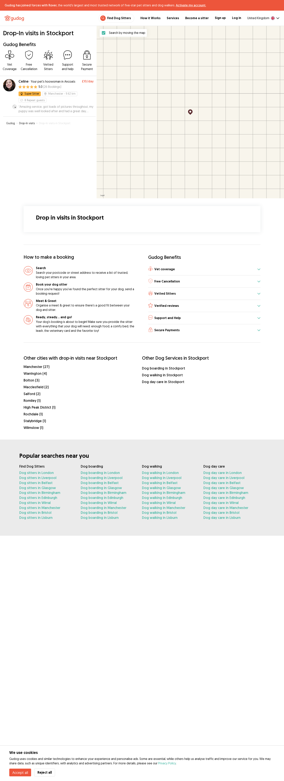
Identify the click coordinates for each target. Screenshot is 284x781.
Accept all (20, 772)
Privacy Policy (167, 763)
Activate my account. (191, 5)
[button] (204, 269)
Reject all (44, 772)
